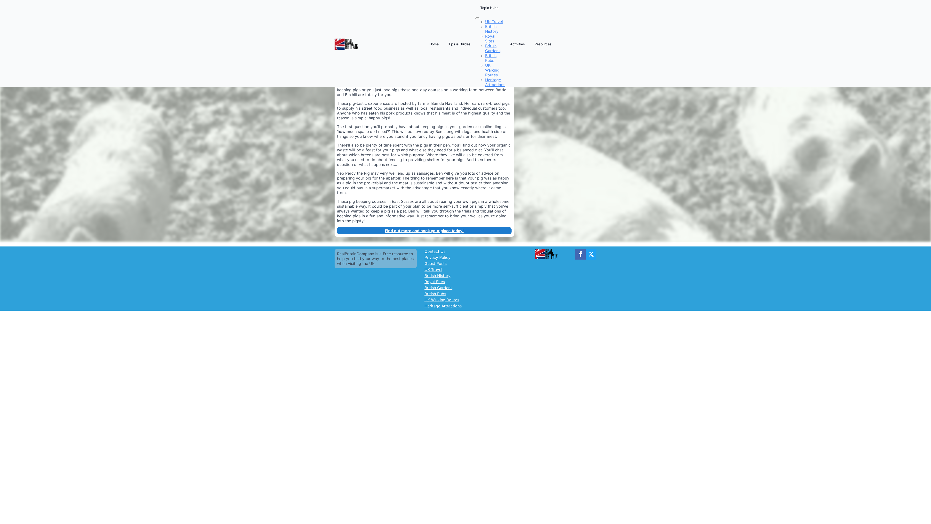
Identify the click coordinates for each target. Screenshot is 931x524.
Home (434, 44)
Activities (517, 44)
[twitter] (591, 254)
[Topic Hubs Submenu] (477, 18)
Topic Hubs (489, 8)
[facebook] (580, 254)
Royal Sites (435, 281)
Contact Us (435, 251)
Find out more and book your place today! (424, 230)
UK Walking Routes (442, 299)
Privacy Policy (437, 257)
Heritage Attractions (443, 305)
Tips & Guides (459, 44)
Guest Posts (436, 263)
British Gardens (438, 287)
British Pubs (435, 293)
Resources (543, 44)
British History (437, 275)
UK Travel (433, 269)
